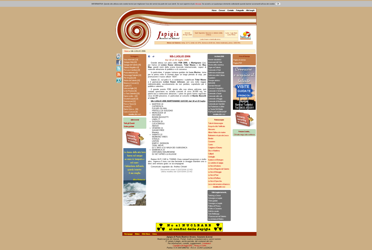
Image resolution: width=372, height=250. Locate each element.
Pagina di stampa (239, 60)
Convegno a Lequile (215, 198)
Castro (210, 144)
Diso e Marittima (214, 151)
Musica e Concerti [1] (131, 83)
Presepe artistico (214, 80)
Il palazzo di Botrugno (215, 160)
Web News (146, 234)
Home (214, 10)
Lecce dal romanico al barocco (219, 184)
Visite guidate (213, 201)
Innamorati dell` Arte (215, 62)
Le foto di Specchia (215, 181)
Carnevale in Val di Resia (217, 91)
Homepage (128, 234)
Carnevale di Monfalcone (217, 101)
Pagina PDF (237, 63)
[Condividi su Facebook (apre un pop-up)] (149, 57)
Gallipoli (210, 154)
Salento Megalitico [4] (131, 67)
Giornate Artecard (214, 86)
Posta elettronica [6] (131, 73)
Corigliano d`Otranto (215, 148)
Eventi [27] (127, 106)
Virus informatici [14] (131, 59)
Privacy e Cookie (200, 245)
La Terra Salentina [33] (131, 93)
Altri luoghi (250, 10)
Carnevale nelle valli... (215, 96)
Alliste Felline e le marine (216, 132)
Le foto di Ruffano (214, 178)
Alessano (211, 129)
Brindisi (210, 138)
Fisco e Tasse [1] (130, 104)
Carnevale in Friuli (214, 70)
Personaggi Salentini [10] (132, 75)
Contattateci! (206, 243)
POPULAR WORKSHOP (217, 112)
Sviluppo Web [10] (130, 62)
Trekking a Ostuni (214, 195)
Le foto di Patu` (213, 175)
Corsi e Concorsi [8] (130, 112)
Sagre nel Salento (214, 67)
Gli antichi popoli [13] (131, 99)
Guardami (211, 78)
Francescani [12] (129, 101)
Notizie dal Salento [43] (132, 80)
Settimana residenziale (216, 73)
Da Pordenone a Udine (216, 106)
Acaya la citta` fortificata (216, 126)
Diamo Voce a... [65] (131, 109)
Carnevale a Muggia (215, 99)
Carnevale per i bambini (216, 104)
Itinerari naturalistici (214, 59)
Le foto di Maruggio (214, 172)
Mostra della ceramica (216, 65)
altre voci (135, 114)
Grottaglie (211, 157)
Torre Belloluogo (213, 214)
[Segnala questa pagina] (153, 57)
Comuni (222, 10)
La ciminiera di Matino (215, 219)
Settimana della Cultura (216, 75)
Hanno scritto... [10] (130, 96)
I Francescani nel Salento (217, 216)
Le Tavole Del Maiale (215, 109)
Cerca (154, 234)
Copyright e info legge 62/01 (182, 245)
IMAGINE (211, 83)
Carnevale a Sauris (214, 93)
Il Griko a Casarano (215, 208)
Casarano (211, 141)
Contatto (230, 10)
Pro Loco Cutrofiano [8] (132, 70)
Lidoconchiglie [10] (130, 88)
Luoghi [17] (127, 86)
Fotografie (240, 10)
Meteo (137, 234)
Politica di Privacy (214, 206)
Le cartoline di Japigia (215, 163)
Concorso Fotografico (215, 88)
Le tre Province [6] (130, 91)
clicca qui (198, 4)
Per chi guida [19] (130, 78)
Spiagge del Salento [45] (132, 65)
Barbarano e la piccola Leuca (218, 135)
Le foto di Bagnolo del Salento (218, 169)
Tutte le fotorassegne (215, 123)
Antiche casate (213, 211)
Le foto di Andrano (214, 166)
